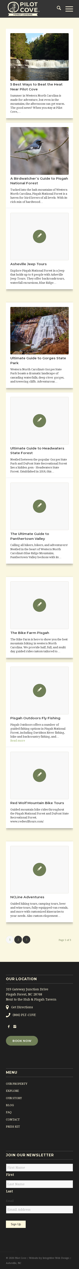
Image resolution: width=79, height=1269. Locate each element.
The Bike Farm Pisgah (29, 633)
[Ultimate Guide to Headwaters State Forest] (39, 421)
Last (9, 1191)
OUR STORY (14, 1098)
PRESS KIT (13, 1126)
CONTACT (13, 1119)
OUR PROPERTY (16, 1083)
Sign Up (16, 1224)
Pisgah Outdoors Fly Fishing (35, 718)
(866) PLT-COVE (24, 1015)
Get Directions (22, 1007)
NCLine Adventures (27, 897)
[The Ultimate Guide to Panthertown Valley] (39, 506)
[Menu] (67, 9)
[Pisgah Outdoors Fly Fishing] (39, 690)
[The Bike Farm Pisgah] (39, 605)
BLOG (10, 1105)
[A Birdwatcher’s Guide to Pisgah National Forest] (39, 151)
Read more (17, 740)
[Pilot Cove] (33, 9)
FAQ (9, 1112)
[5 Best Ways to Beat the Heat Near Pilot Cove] (39, 57)
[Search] (56, 9)
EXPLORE (12, 1090)
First (10, 1174)
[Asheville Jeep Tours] (39, 237)
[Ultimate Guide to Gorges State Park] (39, 330)
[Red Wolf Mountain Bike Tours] (39, 775)
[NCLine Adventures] (39, 870)
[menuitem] (56, 9)
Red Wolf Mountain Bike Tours (37, 803)
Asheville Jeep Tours (28, 264)
